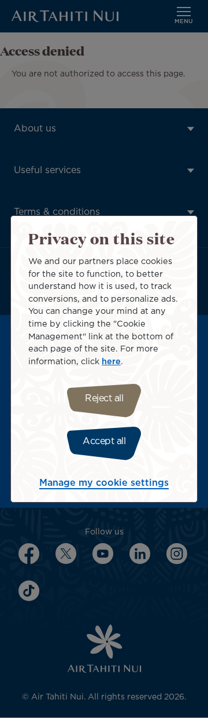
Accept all (104, 441)
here (111, 361)
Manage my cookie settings (104, 483)
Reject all (104, 398)
